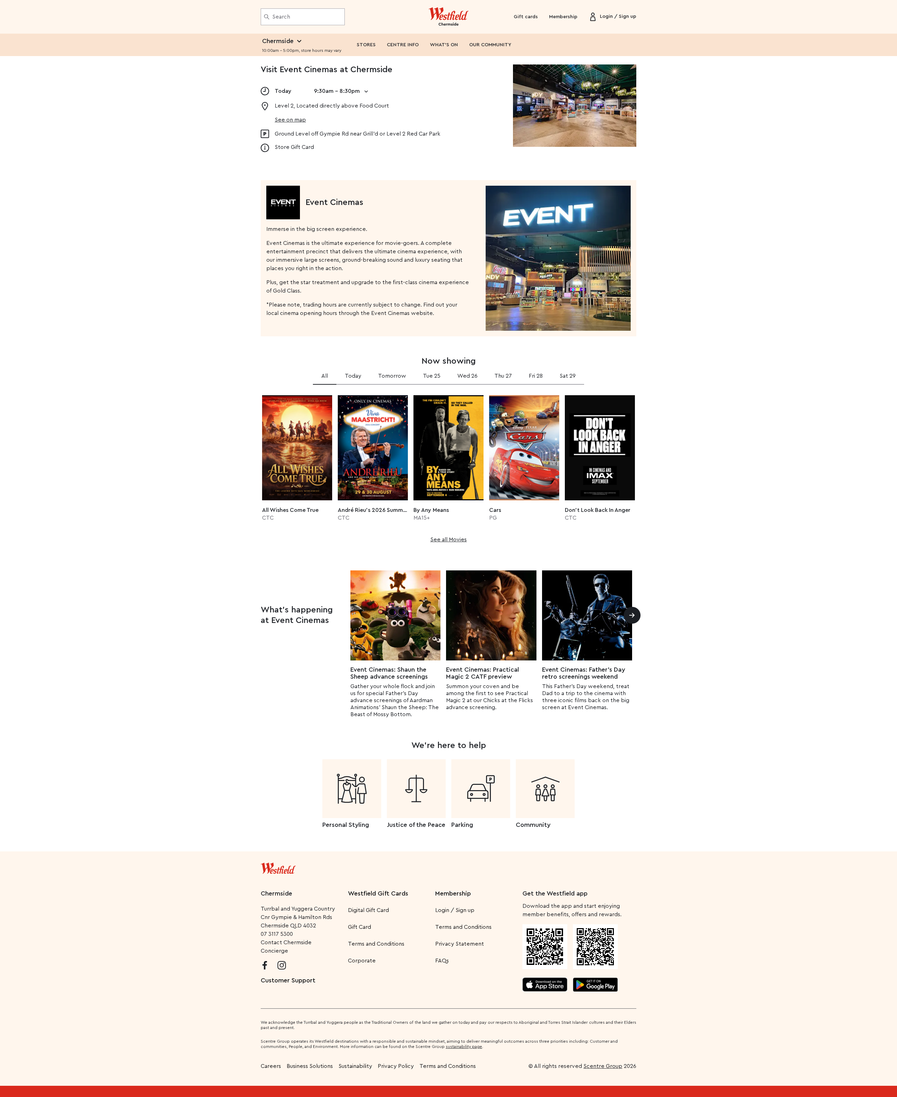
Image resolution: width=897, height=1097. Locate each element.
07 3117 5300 (277, 934)
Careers (271, 1066)
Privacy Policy (396, 1066)
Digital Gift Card (368, 910)
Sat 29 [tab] (568, 376)
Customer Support (288, 980)
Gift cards (526, 16)
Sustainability (355, 1066)
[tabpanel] (448, 466)
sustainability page (464, 1046)
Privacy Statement (459, 944)
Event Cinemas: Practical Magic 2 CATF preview (482, 673)
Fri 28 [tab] (536, 376)
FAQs (442, 961)
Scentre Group (602, 1066)
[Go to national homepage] (278, 867)
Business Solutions (310, 1066)
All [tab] (324, 376)
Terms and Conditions (376, 944)
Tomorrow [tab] (392, 376)
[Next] (632, 615)
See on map (290, 120)
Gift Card (359, 927)
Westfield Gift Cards (378, 893)
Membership (563, 16)
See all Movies (448, 539)
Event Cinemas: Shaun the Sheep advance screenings (389, 673)
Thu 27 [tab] (503, 376)
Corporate (362, 961)
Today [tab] (353, 376)
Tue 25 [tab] (431, 376)
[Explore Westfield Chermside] (449, 17)
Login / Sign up (454, 910)
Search (281, 17)
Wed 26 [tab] (467, 376)
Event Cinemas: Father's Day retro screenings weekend (583, 673)
